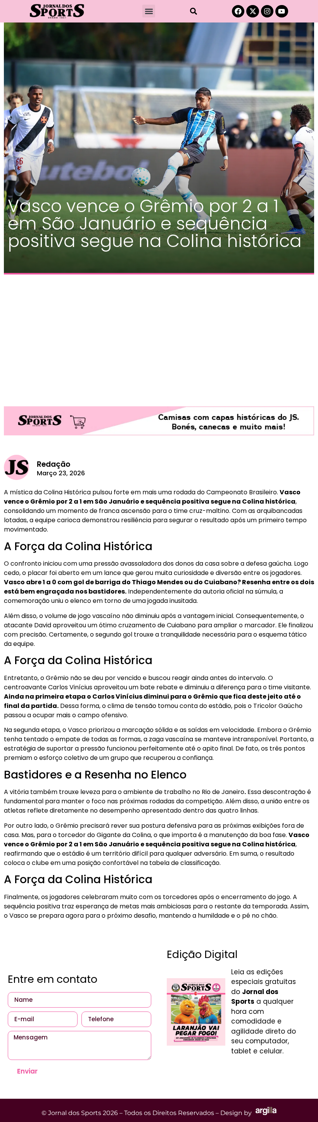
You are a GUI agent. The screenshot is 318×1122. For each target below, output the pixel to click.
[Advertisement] (159, 336)
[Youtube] (281, 11)
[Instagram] (267, 11)
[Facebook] (238, 11)
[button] (148, 11)
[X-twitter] (252, 11)
